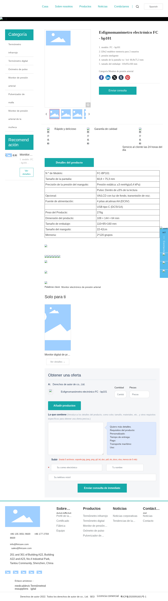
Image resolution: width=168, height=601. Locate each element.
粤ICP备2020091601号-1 (133, 596)
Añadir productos (64, 405)
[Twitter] (114, 77)
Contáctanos (121, 6)
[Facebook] (101, 77)
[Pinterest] (127, 77)
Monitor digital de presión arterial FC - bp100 (70, 354)
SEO (92, 596)
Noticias (102, 6)
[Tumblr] (121, 77)
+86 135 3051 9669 (20, 534)
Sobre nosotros (64, 6)
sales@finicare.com (21, 548)
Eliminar (152, 391)
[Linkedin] (107, 77)
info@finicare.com (19, 544)
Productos (85, 6)
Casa (45, 6)
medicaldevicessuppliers (22, 587)
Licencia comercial (108, 596)
